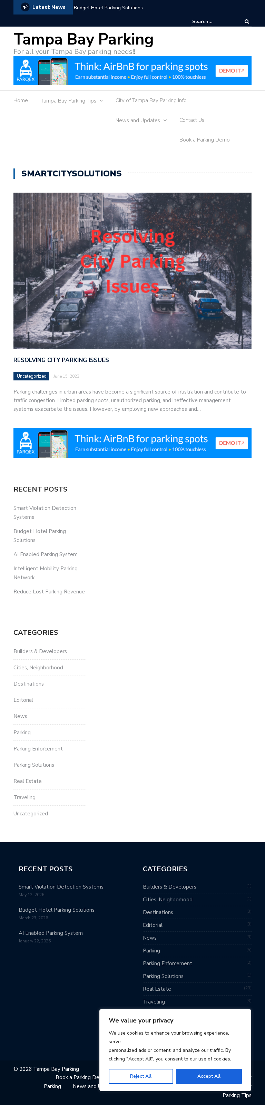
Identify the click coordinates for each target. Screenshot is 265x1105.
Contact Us (191, 120)
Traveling (24, 797)
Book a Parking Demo (204, 139)
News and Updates (138, 120)
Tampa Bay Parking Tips (68, 100)
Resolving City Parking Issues (61, 360)
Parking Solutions (33, 765)
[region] (175, 1050)
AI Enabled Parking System (45, 554)
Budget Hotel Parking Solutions (108, 7)
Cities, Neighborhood (38, 667)
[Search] (247, 21)
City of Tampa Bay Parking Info (151, 100)
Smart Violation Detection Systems (61, 886)
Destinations (28, 683)
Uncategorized (32, 376)
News (20, 716)
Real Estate (27, 781)
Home (20, 100)
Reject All (140, 1076)
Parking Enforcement (38, 748)
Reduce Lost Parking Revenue (49, 591)
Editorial (23, 700)
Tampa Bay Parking (83, 39)
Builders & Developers (40, 651)
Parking (22, 732)
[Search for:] (213, 21)
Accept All (208, 1076)
